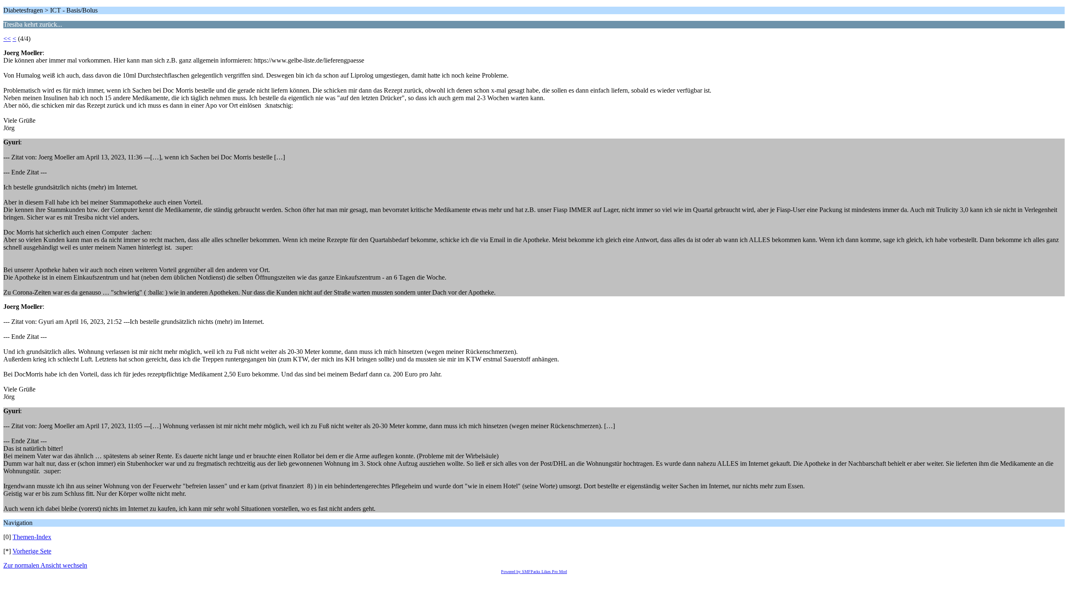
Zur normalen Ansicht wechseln (45, 565)
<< (7, 38)
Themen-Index (32, 536)
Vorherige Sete (32, 551)
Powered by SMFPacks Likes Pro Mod (534, 571)
